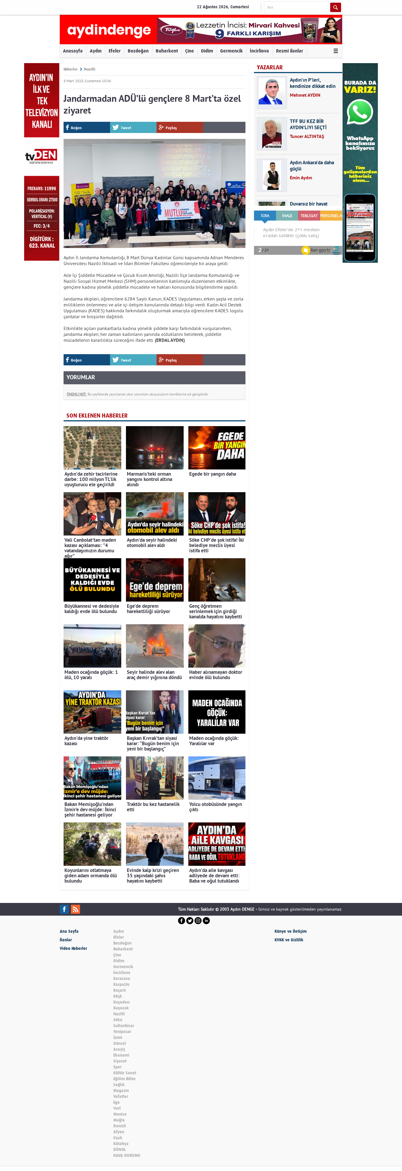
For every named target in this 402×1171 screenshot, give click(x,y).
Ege (116, 1102)
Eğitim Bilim (124, 1078)
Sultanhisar (123, 1025)
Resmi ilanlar (289, 51)
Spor (117, 1067)
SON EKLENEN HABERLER (97, 415)
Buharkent (167, 51)
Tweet (126, 128)
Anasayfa (73, 51)
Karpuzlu (121, 984)
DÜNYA (119, 1149)
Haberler (71, 69)
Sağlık (119, 1084)
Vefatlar (120, 1096)
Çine (189, 51)
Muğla (119, 1120)
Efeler (115, 51)
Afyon (118, 1131)
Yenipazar (122, 1031)
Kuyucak (121, 1008)
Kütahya (121, 1143)
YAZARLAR (270, 67)
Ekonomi (121, 1055)
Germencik (231, 51)
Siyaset (120, 1061)
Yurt (117, 1108)
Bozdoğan (138, 51)
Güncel (119, 1043)
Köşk (117, 996)
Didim (207, 51)
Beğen (76, 128)
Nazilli (89, 69)
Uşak (117, 1137)
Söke (117, 1019)
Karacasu (121, 978)
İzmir (117, 1037)
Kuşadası (121, 1002)
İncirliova (259, 51)
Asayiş (119, 1049)
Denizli (119, 1126)
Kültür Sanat (124, 1072)
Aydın (96, 51)
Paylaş (171, 128)
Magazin (121, 1090)
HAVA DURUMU (126, 1155)
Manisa (120, 1114)
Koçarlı (119, 990)
